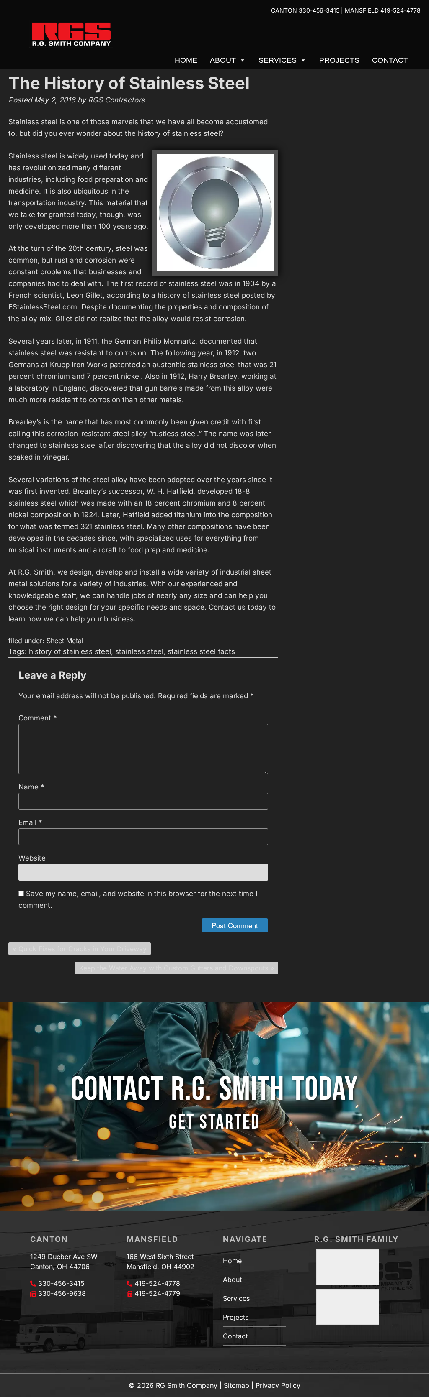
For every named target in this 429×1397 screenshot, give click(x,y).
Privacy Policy (278, 1385)
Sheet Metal (65, 640)
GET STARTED (214, 1122)
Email (30, 822)
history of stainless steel (70, 651)
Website (32, 858)
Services (277, 60)
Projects (339, 60)
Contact (390, 60)
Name (31, 787)
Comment (37, 718)
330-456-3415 (319, 10)
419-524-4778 (400, 10)
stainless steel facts (201, 651)
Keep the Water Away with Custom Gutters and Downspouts (173, 968)
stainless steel (139, 651)
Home (186, 60)
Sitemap (236, 1385)
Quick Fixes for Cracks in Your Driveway (82, 949)
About (223, 60)
